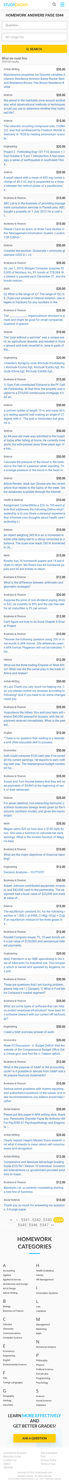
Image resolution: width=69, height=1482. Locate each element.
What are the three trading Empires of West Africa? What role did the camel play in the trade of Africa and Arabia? (34, 669)
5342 (36, 1220)
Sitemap (8, 1467)
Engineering (9, 1355)
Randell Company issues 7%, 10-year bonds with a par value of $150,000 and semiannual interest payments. (34, 941)
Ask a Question (34, 1438)
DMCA (7, 1463)
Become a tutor (12, 1456)
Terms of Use (48, 1463)
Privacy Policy (48, 1460)
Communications (12, 1333)
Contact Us (9, 1460)
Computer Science (12, 1337)
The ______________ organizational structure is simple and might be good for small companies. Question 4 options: (34, 320)
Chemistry (8, 1328)
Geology (7, 1400)
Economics (9, 1351)
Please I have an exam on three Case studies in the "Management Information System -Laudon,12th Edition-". (34, 233)
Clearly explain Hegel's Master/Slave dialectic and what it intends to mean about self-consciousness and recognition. (34, 1144)
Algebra (7, 1275)
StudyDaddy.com (43, 1472)
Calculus (7, 1324)
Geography (8, 1396)
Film (5, 1378)
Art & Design (9, 1288)
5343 (47, 1220)
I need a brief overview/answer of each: (29, 1032)
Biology (6, 1306)
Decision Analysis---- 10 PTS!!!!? (24, 872)
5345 (22, 1225)
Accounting (9, 1270)
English (6, 1360)
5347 (44, 1225)
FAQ (43, 1456)
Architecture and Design (15, 1284)
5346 (33, 1225)
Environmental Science (15, 1364)
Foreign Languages (13, 1382)
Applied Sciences (12, 1279)
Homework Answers (14, 1452)
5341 (25, 1220)
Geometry (8, 1405)
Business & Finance (13, 1310)
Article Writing (10, 1292)
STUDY (15, 4)
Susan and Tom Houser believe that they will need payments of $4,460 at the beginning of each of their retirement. (34, 785)
